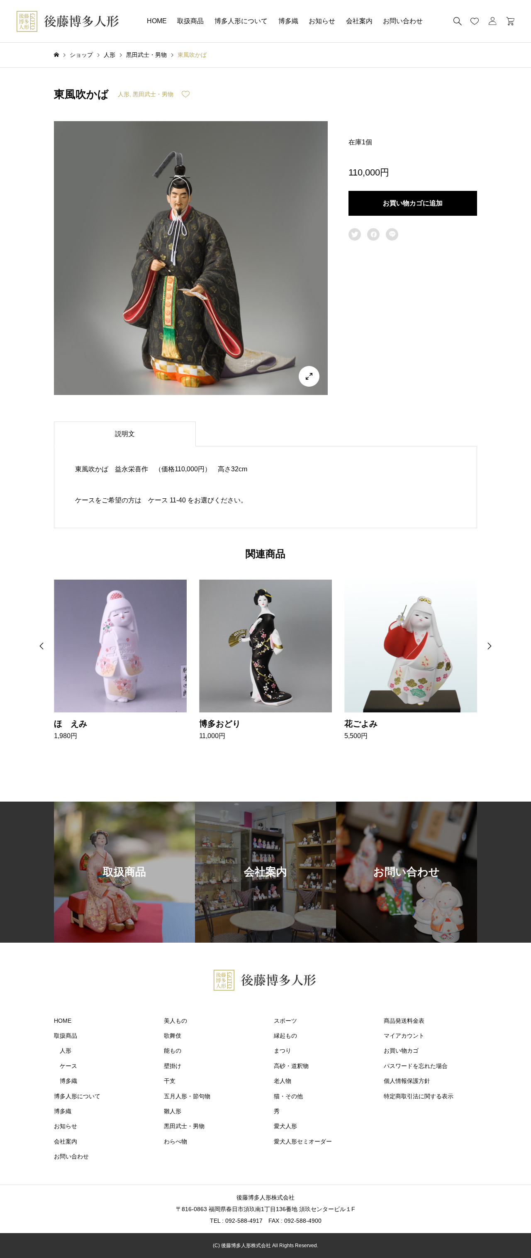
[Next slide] (489, 646)
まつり (282, 1050)
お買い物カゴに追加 (413, 203)
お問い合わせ (403, 20)
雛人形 (172, 1111)
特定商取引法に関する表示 (418, 1096)
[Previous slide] (41, 646)
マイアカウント (404, 1035)
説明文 (125, 433)
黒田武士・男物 (153, 94)
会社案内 (359, 20)
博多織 (288, 20)
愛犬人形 (285, 1126)
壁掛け (172, 1066)
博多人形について (241, 20)
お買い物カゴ (401, 1050)
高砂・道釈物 (291, 1066)
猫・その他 (288, 1096)
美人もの (175, 1020)
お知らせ (322, 20)
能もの (172, 1050)
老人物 (282, 1081)
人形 (123, 94)
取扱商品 (190, 20)
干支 (169, 1081)
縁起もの (285, 1035)
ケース (68, 1066)
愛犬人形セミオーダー (303, 1141)
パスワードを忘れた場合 (416, 1066)
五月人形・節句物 (187, 1096)
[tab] (125, 434)
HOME (157, 20)
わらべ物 (175, 1141)
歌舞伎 (172, 1035)
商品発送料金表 (404, 1020)
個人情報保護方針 (407, 1081)
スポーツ (285, 1020)
